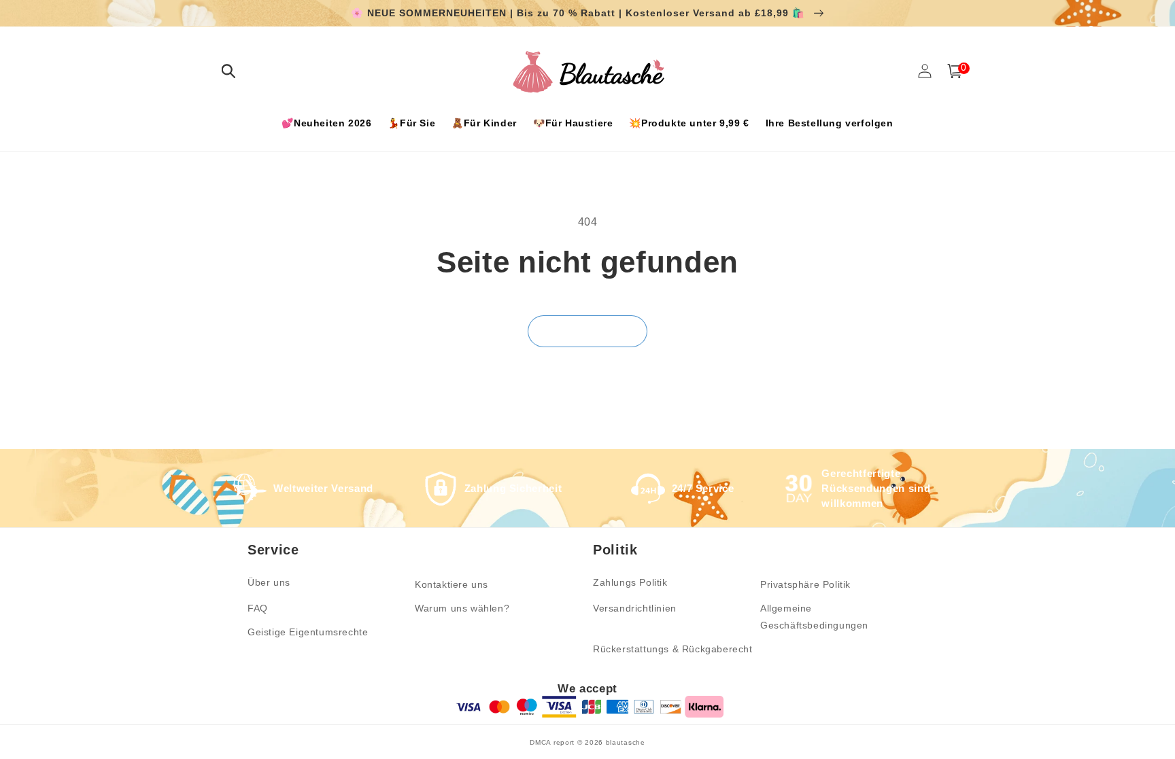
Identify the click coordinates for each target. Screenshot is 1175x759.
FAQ (258, 608)
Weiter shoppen (587, 330)
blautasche (625, 742)
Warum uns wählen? (462, 608)
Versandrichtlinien (635, 608)
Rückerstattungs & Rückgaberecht (673, 648)
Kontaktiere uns (451, 584)
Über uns (269, 582)
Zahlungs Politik (630, 582)
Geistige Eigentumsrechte (308, 631)
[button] (228, 71)
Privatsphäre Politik (805, 584)
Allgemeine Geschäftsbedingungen (814, 617)
